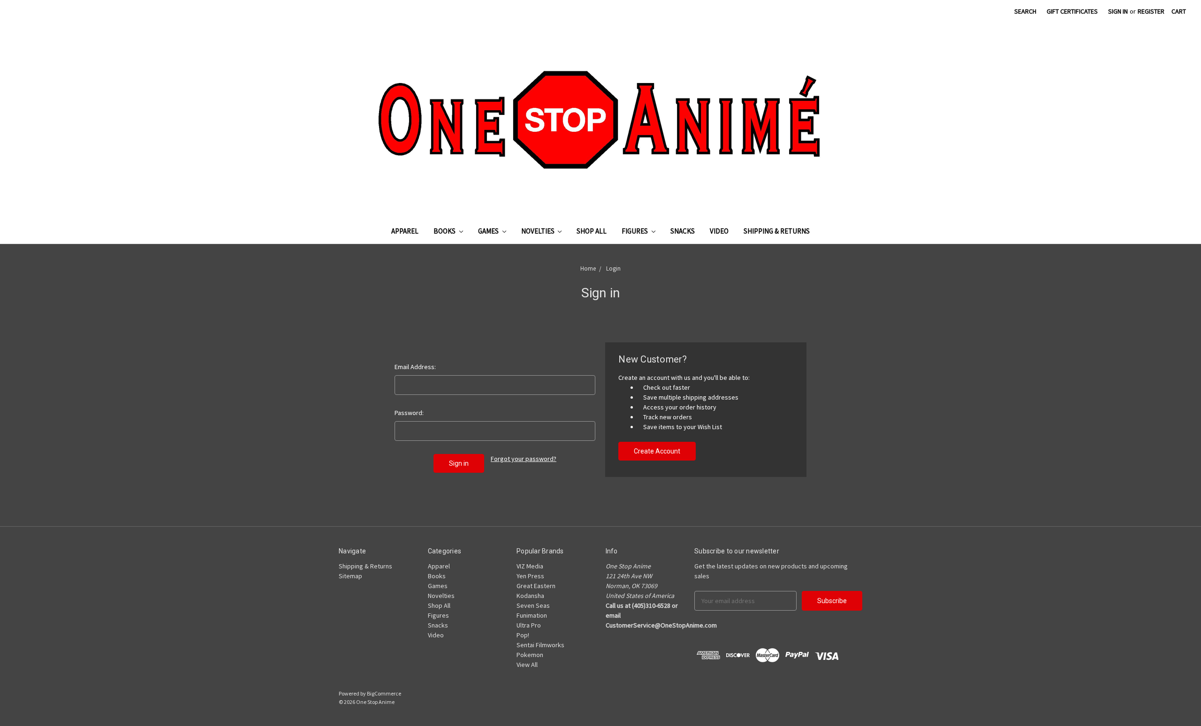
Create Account (657, 451)
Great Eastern (536, 586)
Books (445, 231)
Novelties (538, 231)
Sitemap (350, 576)
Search (1025, 11)
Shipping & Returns (777, 231)
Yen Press (530, 576)
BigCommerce (384, 693)
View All (527, 664)
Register (1151, 11)
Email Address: (415, 367)
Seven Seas (533, 605)
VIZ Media (530, 566)
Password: (409, 412)
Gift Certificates (1072, 11)
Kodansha (530, 595)
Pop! (523, 635)
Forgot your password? (523, 458)
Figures (635, 231)
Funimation (532, 615)
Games (489, 231)
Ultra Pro (529, 625)
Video (719, 231)
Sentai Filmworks (540, 645)
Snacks (682, 231)
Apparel (404, 231)
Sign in (1118, 11)
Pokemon (530, 654)
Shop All (592, 231)
